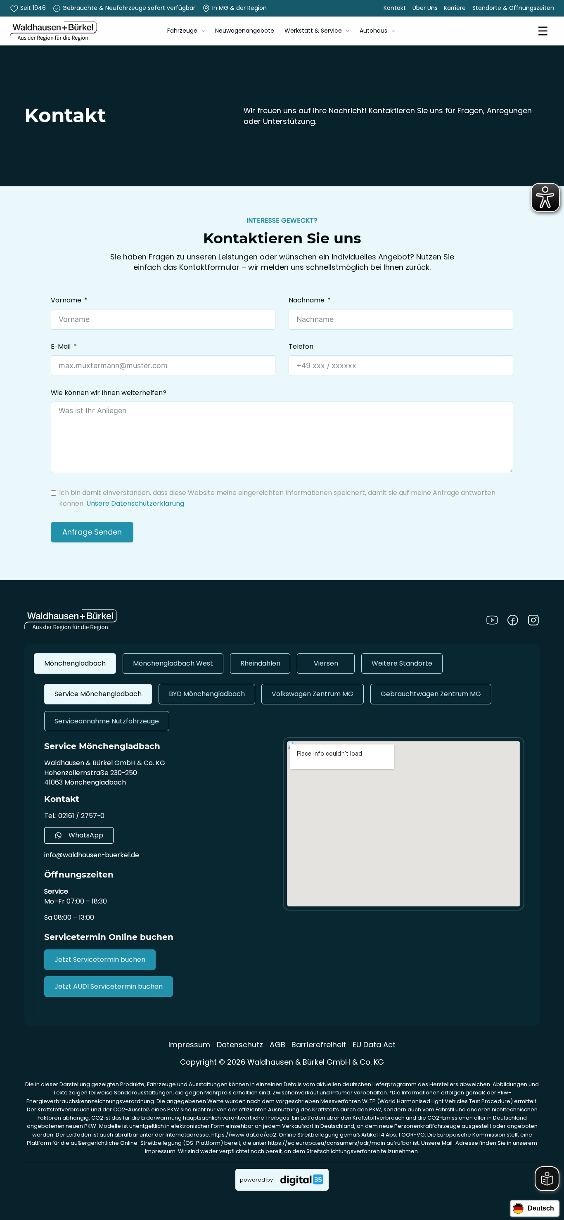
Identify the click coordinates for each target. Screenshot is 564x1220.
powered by (256, 1180)
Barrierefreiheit (318, 1044)
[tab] (75, 663)
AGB (277, 1044)
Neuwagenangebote (244, 30)
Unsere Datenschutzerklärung (135, 503)
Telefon (301, 346)
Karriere (455, 8)
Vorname (66, 300)
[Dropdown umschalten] (203, 31)
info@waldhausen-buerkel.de (91, 855)
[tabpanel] (282, 845)
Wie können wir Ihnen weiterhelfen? (108, 393)
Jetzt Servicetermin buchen (100, 959)
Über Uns (425, 8)
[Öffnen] (543, 31)
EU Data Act (374, 1044)
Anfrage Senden (92, 532)
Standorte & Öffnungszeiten (513, 8)
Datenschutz (240, 1044)
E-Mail (61, 346)
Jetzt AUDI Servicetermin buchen (109, 986)
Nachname (307, 300)
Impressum (189, 1044)
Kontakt (395, 8)
